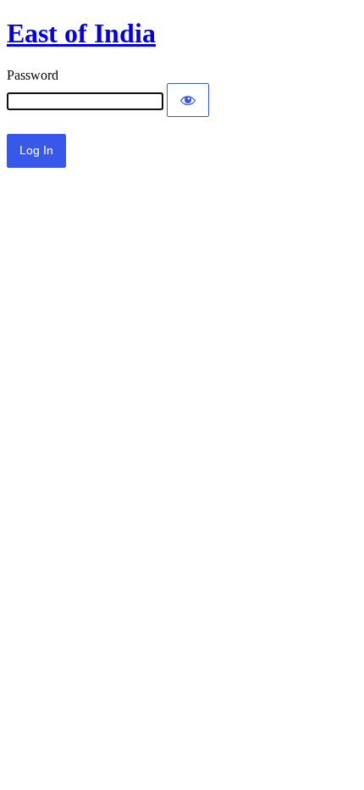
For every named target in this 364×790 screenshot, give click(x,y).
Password (32, 75)
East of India (81, 33)
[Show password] (188, 100)
